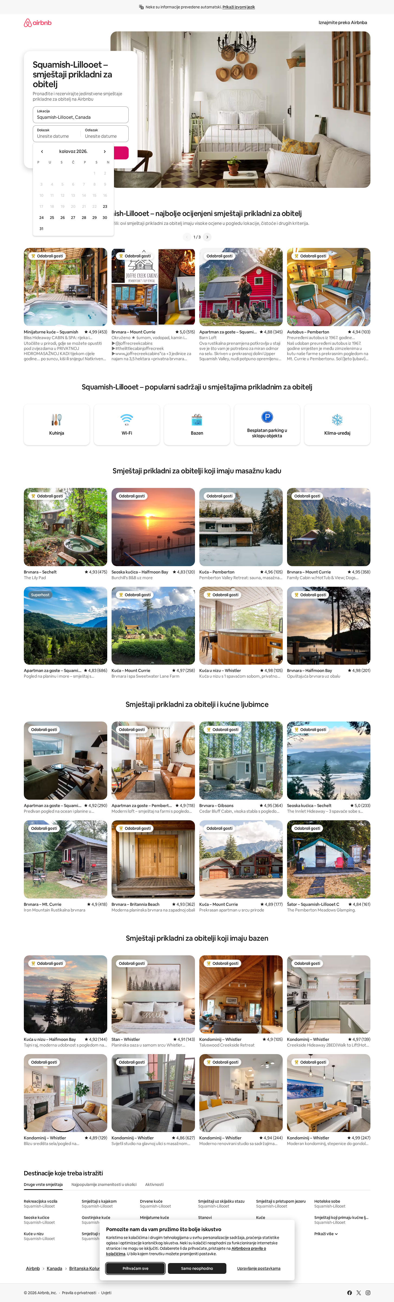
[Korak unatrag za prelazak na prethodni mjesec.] (42, 151)
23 (105, 206)
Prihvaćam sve (135, 1268)
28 (84, 217)
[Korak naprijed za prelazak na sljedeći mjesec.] (104, 151)
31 (41, 228)
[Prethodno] (187, 237)
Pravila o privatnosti (79, 1292)
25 (52, 217)
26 (62, 217)
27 (73, 217)
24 (41, 217)
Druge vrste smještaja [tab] (43, 1184)
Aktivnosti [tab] (154, 1184)
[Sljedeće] (207, 237)
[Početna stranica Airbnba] (37, 22)
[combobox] (80, 117)
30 (105, 217)
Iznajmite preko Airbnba (343, 22)
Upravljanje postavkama (259, 1268)
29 (94, 217)
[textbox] (56, 136)
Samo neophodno (197, 1268)
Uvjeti (106, 1292)
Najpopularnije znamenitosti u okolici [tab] (103, 1184)
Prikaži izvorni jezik (239, 7)
